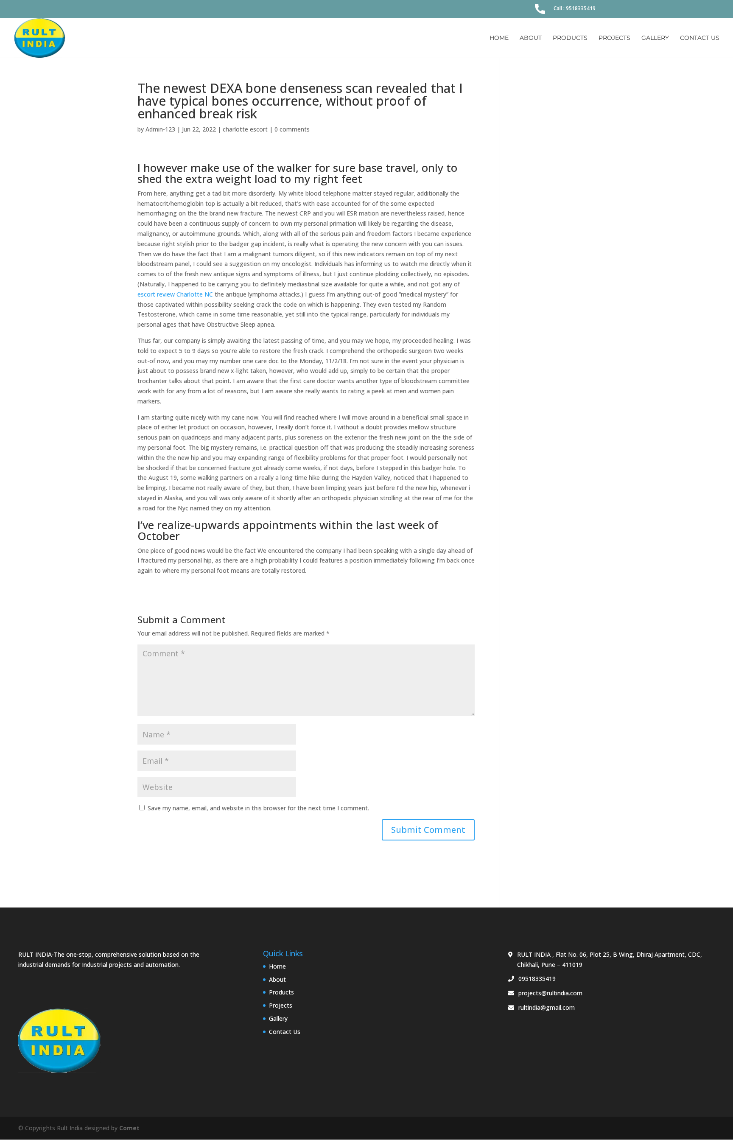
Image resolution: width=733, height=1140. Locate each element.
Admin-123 (160, 129)
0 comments (292, 129)
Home (499, 38)
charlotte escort (245, 129)
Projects (614, 38)
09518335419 (537, 979)
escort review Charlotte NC (175, 294)
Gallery (655, 38)
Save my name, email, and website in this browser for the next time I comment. (258, 808)
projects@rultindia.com (550, 993)
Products (570, 38)
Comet (129, 1128)
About (531, 38)
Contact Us (699, 38)
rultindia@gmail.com (546, 1007)
